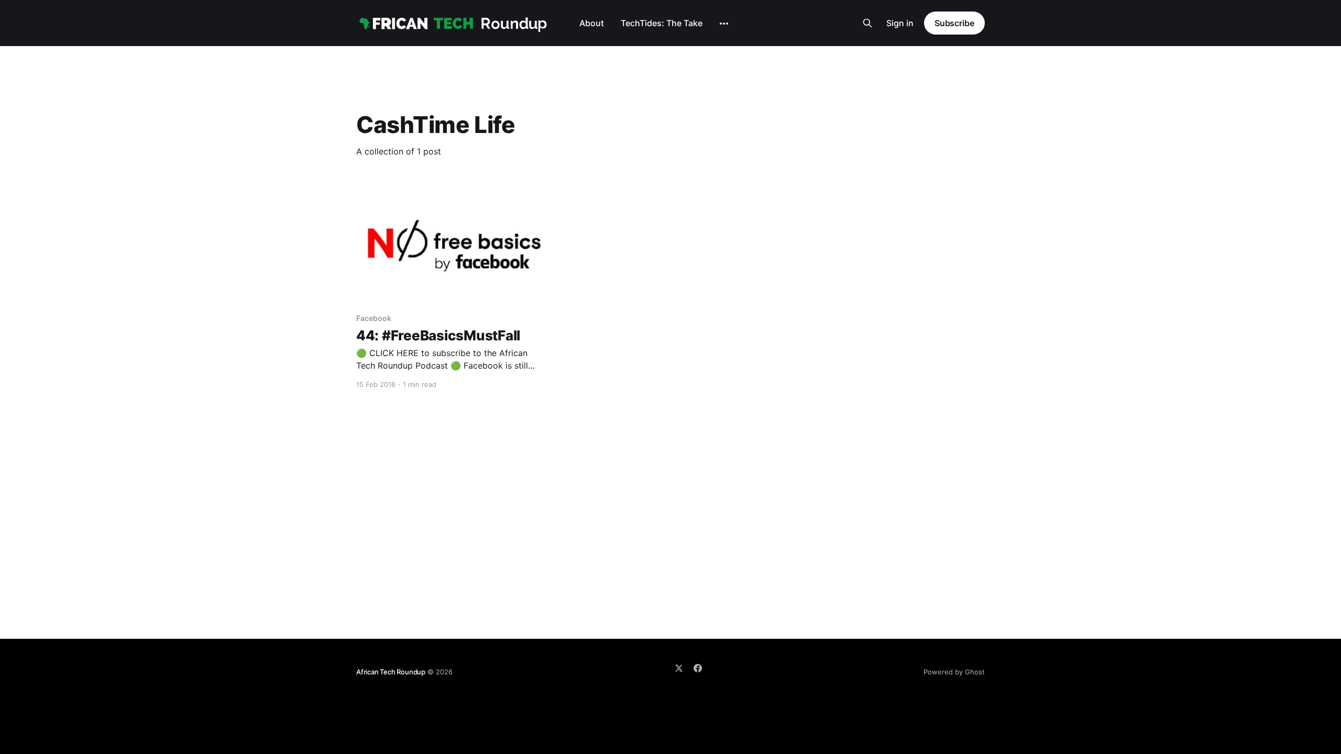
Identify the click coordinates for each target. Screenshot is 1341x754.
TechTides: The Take (661, 23)
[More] (724, 23)
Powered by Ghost (954, 672)
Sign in (900, 23)
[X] (679, 668)
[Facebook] (698, 668)
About (591, 23)
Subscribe (954, 23)
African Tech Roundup (390, 672)
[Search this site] (867, 23)
